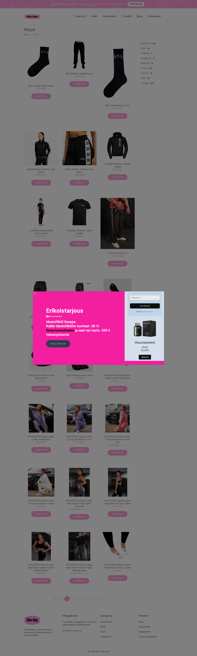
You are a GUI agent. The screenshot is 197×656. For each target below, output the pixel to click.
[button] (58, 343)
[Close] (34, 293)
